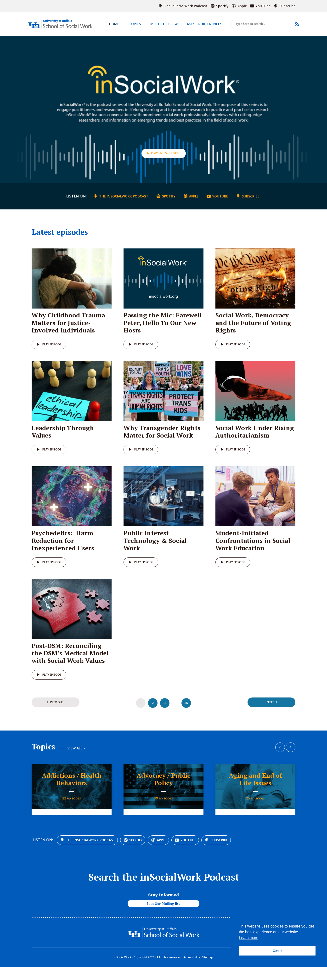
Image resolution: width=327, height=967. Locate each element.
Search (278, 24)
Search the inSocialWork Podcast (163, 877)
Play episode (51, 344)
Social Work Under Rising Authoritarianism (254, 431)
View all (75, 748)
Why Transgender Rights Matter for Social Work (162, 431)
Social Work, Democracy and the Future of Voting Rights (253, 322)
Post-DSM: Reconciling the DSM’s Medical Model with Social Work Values (70, 652)
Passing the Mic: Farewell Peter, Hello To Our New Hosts (163, 322)
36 (186, 703)
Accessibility (191, 957)
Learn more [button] (248, 938)
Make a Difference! (204, 24)
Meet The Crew (164, 24)
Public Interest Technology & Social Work (155, 540)
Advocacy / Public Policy (163, 779)
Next (270, 702)
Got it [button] (277, 951)
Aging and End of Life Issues (255, 779)
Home (114, 24)
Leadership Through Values (63, 431)
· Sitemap (207, 957)
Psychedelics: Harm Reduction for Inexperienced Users (63, 540)
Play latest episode (166, 153)
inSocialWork (122, 957)
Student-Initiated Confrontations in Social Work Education (252, 540)
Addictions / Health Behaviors (71, 779)
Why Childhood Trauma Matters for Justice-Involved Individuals (68, 322)
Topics (135, 24)
